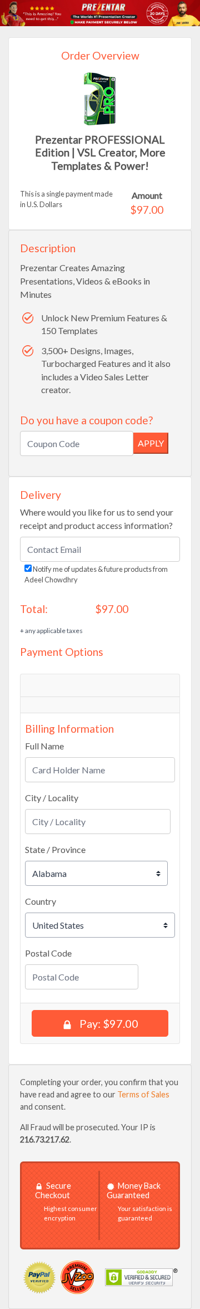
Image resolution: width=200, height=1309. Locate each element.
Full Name (44, 746)
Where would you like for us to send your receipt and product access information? (96, 519)
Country (40, 901)
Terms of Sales (143, 1094)
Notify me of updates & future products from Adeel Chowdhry (96, 574)
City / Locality (51, 797)
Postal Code (48, 953)
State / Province (55, 849)
